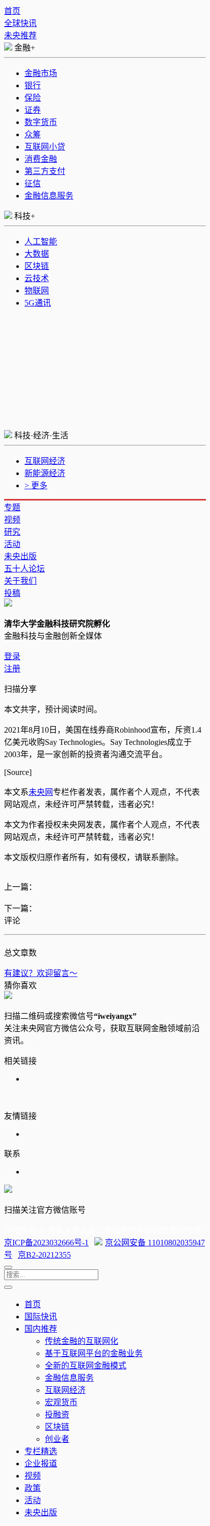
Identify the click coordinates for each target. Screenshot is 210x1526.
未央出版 (20, 556)
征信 (32, 183)
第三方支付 (44, 171)
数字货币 (40, 122)
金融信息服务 (48, 195)
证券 (32, 110)
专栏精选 (40, 1451)
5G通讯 (37, 302)
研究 (12, 532)
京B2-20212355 (44, 1254)
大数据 (36, 253)
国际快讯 (40, 1316)
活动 (12, 544)
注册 (12, 668)
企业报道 (40, 1463)
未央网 (41, 792)
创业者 (57, 1439)
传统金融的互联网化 (81, 1341)
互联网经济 (44, 461)
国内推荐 (40, 1328)
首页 (12, 11)
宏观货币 (61, 1402)
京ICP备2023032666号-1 (46, 1242)
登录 (12, 656)
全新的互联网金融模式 (85, 1365)
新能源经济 (44, 473)
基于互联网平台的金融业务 (94, 1353)
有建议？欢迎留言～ (40, 973)
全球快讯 (20, 23)
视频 (12, 519)
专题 (12, 507)
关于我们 (20, 581)
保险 (32, 97)
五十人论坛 (24, 568)
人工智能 (40, 241)
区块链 (36, 266)
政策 (32, 1488)
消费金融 (40, 159)
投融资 (57, 1414)
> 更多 (35, 485)
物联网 (36, 290)
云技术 (36, 278)
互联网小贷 (44, 146)
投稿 (12, 593)
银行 (32, 85)
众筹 (32, 134)
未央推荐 (20, 35)
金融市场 (40, 73)
